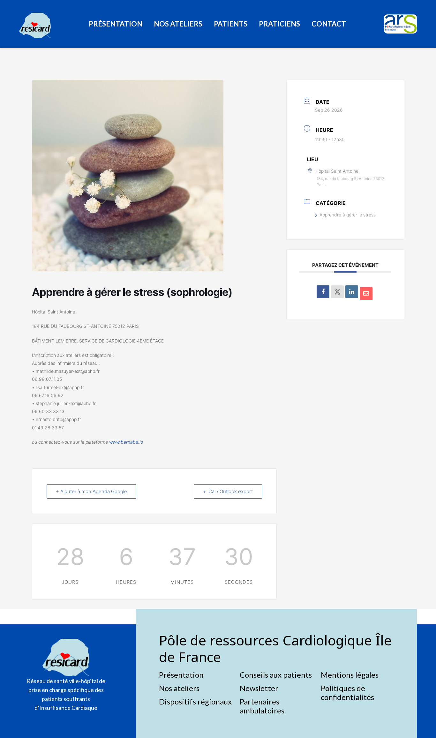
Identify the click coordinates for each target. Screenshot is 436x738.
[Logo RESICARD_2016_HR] (35, 25)
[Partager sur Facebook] (323, 291)
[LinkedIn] (351, 291)
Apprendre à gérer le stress (347, 214)
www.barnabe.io (126, 442)
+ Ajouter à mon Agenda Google (91, 491)
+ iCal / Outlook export (228, 491)
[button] (146, 24)
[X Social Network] (337, 291)
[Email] (366, 293)
